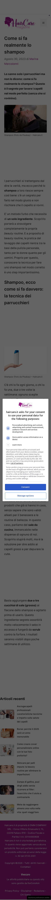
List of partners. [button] (17, 463)
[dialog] (25, 450)
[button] (25, 445)
